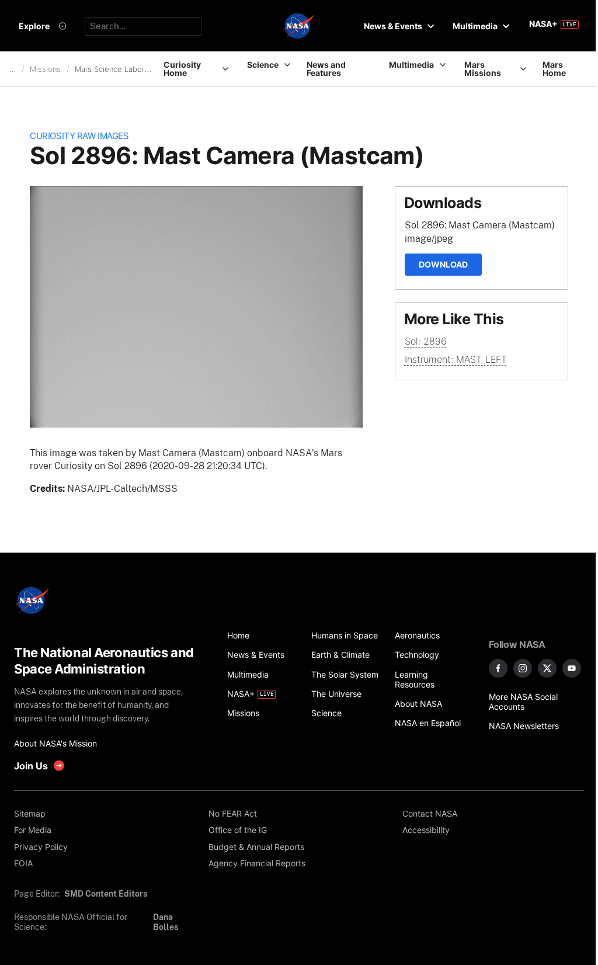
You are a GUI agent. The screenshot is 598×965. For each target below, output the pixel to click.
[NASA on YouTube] (571, 668)
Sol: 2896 (426, 341)
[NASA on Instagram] (522, 668)
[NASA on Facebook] (498, 668)
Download (443, 264)
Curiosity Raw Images (79, 136)
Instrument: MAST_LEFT (456, 359)
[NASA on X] (547, 668)
